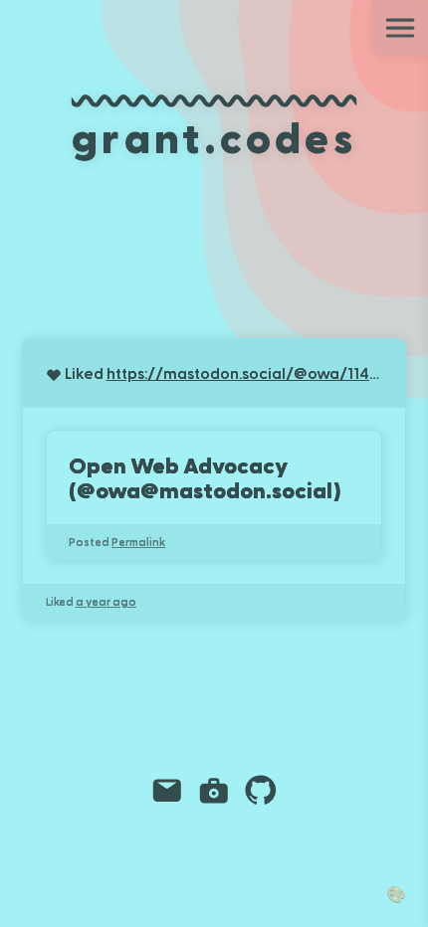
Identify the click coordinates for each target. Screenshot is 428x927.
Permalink (138, 541)
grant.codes (214, 135)
